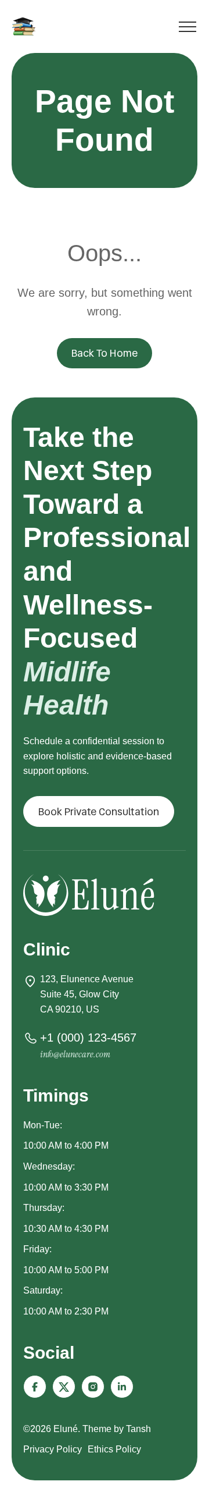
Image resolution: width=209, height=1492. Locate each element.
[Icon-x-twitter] (63, 1386)
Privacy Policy (52, 1449)
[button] (98, 811)
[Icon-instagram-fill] (93, 1386)
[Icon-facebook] (34, 1386)
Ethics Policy (114, 1449)
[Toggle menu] (187, 29)
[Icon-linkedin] (122, 1386)
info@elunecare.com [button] (75, 1054)
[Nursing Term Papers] (25, 26)
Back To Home (104, 353)
